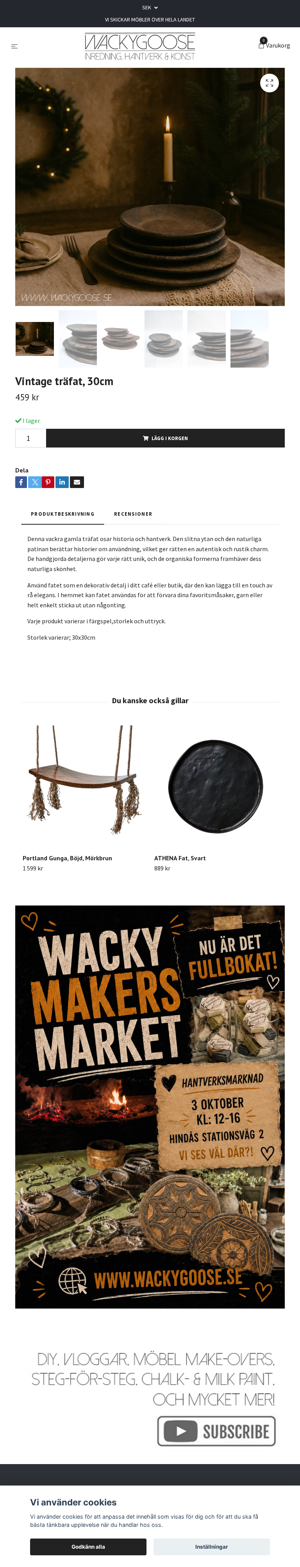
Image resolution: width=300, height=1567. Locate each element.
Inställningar (211, 1547)
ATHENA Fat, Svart (180, 858)
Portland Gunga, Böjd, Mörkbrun (67, 858)
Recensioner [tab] (133, 514)
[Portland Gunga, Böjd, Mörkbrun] (84, 786)
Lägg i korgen (170, 438)
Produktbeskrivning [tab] (63, 514)
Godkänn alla (88, 1547)
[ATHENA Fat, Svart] (215, 786)
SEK (147, 7)
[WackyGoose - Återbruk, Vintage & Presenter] (140, 46)
